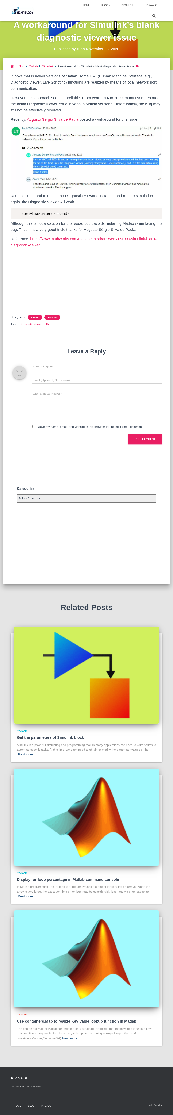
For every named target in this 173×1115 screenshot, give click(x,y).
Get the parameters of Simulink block (50, 737)
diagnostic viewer (31, 324)
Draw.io (151, 5)
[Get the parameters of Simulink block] (86, 675)
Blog (105, 5)
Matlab (33, 66)
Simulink (47, 66)
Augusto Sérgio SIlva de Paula (52, 119)
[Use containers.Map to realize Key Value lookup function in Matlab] (86, 958)
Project (127, 5)
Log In (151, 1105)
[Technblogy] (23, 10)
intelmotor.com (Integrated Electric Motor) (26, 1086)
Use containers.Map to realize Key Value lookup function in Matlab (76, 1021)
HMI (47, 324)
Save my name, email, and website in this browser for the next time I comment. (90, 426)
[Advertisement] (86, 281)
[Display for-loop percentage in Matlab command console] (86, 816)
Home (87, 5)
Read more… (27, 754)
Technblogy (158, 1105)
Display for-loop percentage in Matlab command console (68, 879)
